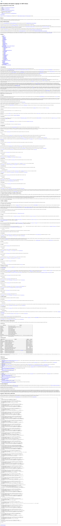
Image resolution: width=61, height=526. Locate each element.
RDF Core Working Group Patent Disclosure (36, 29)
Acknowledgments (2, 14)
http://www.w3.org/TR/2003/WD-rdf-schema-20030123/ (8, 7)
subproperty (59, 311)
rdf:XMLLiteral (5, 39)
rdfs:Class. (9, 270)
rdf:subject (16, 272)
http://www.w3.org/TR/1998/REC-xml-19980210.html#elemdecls (9, 382)
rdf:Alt (4, 49)
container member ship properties (28, 207)
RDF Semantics (3, 364)
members (58, 385)
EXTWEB (32, 81)
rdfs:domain (2, 305)
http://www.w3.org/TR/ (49, 32)
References (3, 62)
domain (37, 83)
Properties (4, 61)
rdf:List (5, 52)
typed (39, 113)
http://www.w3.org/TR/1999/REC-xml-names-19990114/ (8, 370)
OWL (33, 87)
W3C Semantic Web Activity (15, 25)
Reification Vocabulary (5, 54)
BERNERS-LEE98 (17, 85)
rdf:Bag (5, 48)
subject (51, 270)
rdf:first (21, 264)
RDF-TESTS (27, 69)
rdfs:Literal (4, 38)
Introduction (3, 35)
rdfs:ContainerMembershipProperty (8, 50)
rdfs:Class (4, 37)
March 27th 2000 (3, 27)
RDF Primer (3, 373)
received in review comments (46, 26)
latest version (55, 362)
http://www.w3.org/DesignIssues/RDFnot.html (7, 375)
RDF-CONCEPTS (18, 69)
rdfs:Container (20, 219)
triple (30, 270)
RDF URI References (41, 96)
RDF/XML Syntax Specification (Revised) (6, 362)
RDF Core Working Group (54, 385)
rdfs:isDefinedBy (6, 59)
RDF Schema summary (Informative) (6, 60)
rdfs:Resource (18, 115)
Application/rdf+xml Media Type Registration (7, 365)
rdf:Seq (21, 213)
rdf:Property (4, 40)
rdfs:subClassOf (5, 43)
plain (37, 113)
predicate (23, 286)
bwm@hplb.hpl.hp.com (13, 13)
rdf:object (5, 57)
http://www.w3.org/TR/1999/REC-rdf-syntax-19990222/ (8, 368)
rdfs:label (4, 44)
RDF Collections (5, 51)
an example (22, 350)
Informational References (6, 63)
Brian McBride (3, 13)
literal (9, 113)
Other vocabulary (4, 46)
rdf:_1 (23, 223)
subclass (15, 115)
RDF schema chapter (41, 69)
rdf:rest (5, 53)
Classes (3, 36)
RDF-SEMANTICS (23, 69)
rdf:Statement (5, 55)
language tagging (15, 191)
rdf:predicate (5, 56)
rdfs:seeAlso (5, 58)
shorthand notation (38, 240)
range (39, 83)
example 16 (29, 317)
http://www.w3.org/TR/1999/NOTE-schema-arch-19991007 (8, 380)
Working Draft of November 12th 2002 (30, 26)
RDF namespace (48, 90)
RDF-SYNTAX (14, 69)
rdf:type (4, 42)
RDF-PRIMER (10, 69)
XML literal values (12, 121)
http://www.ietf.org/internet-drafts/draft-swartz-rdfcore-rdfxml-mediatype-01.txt (40, 365)
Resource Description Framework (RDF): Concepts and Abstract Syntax (10, 360)
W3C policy (6, 29)
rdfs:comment (4, 45)
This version (44, 360)
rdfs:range (4, 41)
